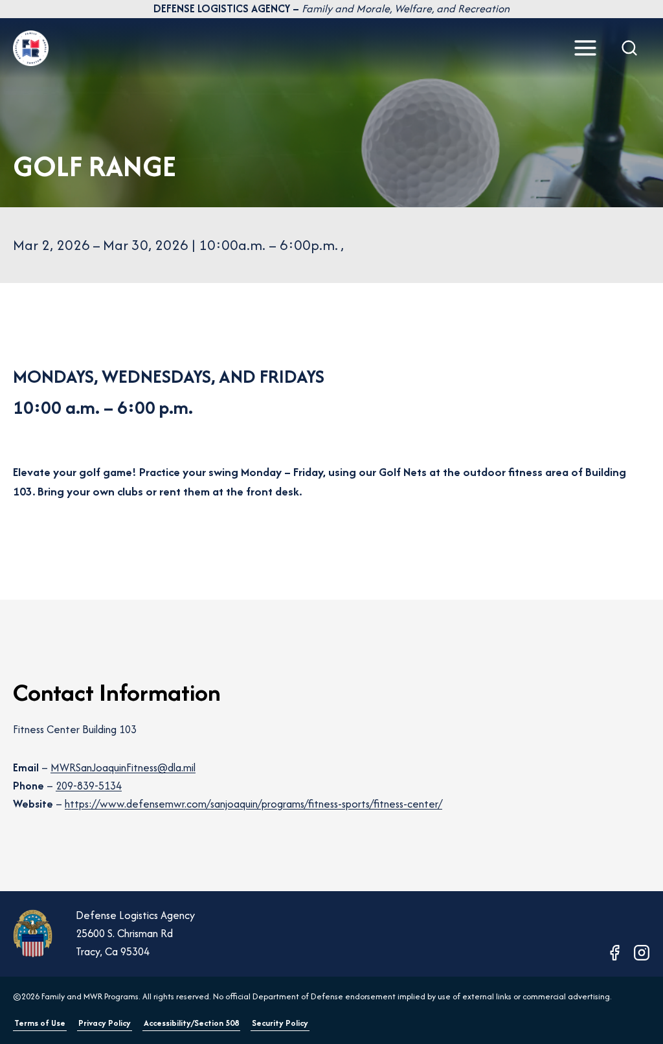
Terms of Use (39, 1023)
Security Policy (280, 1023)
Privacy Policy (104, 1023)
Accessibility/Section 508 (191, 1023)
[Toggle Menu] (585, 48)
